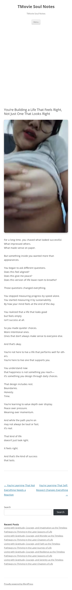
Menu (36, 22)
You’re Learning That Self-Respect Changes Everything (52, 490)
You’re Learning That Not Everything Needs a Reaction (19, 490)
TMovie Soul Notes (36, 6)
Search (7, 507)
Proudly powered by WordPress (18, 583)
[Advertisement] (36, 62)
